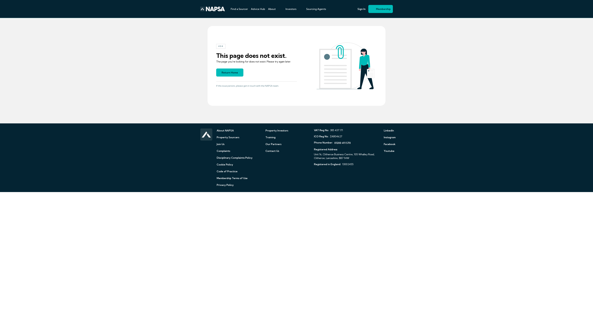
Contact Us (272, 150)
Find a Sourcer (239, 9)
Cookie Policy (225, 164)
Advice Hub (258, 9)
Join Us (220, 144)
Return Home (230, 72)
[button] (279, 9)
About (272, 9)
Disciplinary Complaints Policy (234, 157)
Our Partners (273, 144)
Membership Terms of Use (232, 178)
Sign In (361, 9)
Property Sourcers (228, 137)
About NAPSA (225, 130)
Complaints (223, 150)
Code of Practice (227, 171)
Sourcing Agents (316, 9)
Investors (291, 9)
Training (270, 137)
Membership (383, 9)
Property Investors (276, 130)
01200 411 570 (342, 142)
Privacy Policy (225, 184)
